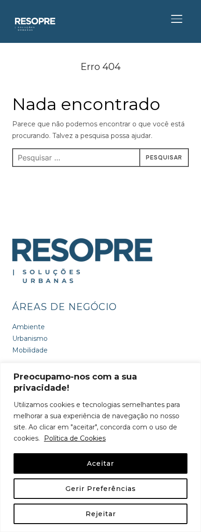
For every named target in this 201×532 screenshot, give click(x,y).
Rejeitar (101, 514)
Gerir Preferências (100, 488)
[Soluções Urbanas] (82, 244)
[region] (100, 447)
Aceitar (100, 463)
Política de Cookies (75, 438)
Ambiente (28, 327)
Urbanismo (30, 338)
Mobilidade (30, 350)
